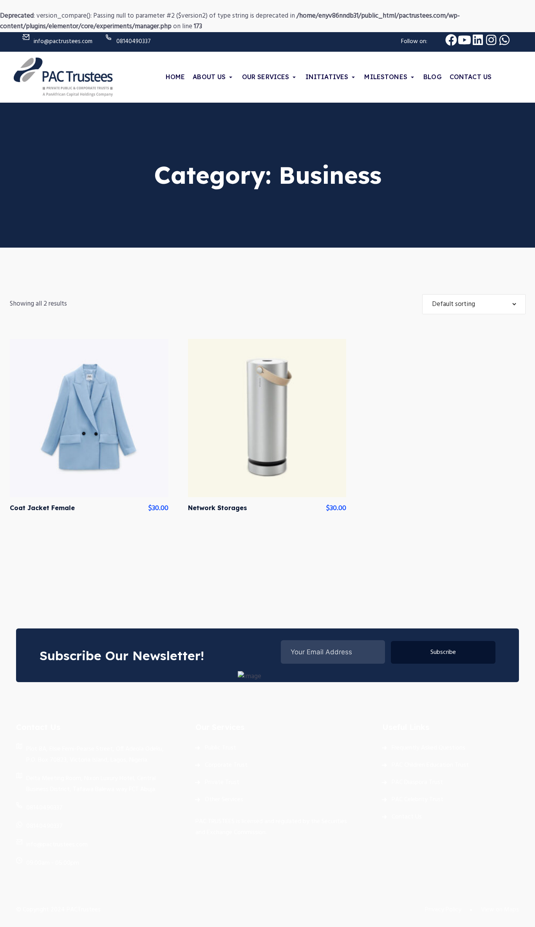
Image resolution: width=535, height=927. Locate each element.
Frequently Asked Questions (428, 748)
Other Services (224, 800)
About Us (209, 77)
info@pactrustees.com (63, 41)
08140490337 (133, 41)
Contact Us (471, 77)
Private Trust (222, 782)
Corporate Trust (226, 765)
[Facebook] (451, 40)
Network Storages (217, 508)
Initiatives (327, 77)
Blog (432, 77)
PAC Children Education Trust (430, 765)
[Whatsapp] (504, 40)
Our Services (265, 77)
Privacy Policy (443, 910)
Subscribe (443, 652)
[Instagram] (491, 40)
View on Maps (500, 910)
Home (175, 77)
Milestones (385, 77)
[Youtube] (464, 40)
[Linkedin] (478, 40)
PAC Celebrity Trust (417, 800)
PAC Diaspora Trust (417, 782)
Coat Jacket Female (42, 508)
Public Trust (220, 748)
